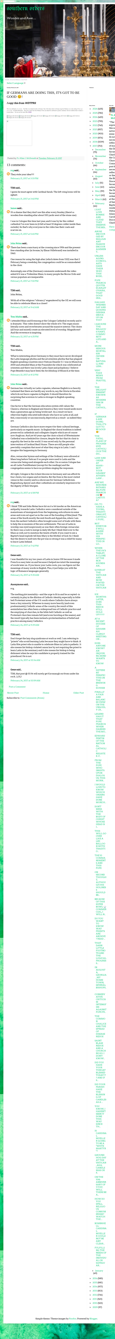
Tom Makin (16, 316)
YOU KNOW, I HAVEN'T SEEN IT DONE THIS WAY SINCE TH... (100, 1116)
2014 (95, 1286)
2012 (95, 1295)
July (97, 183)
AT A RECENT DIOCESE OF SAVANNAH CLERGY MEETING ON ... (100, 628)
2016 (95, 1278)
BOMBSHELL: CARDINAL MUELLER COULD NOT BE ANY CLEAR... (100, 1233)
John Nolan (16, 243)
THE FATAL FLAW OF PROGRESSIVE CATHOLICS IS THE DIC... (100, 445)
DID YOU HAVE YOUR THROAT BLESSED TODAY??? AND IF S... (100, 1071)
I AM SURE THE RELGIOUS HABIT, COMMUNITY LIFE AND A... (100, 333)
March (98, 199)
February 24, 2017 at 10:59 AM (25, 680)
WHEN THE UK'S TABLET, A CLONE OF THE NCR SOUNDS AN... (100, 557)
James (14, 208)
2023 (95, 121)
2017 (95, 146)
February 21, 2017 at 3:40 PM (25, 198)
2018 (95, 141)
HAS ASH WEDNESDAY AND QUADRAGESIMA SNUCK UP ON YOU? (100, 311)
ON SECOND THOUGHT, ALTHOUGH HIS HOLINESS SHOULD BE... (100, 883)
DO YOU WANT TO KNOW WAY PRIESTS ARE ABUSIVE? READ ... (100, 928)
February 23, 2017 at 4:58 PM (25, 492)
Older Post (78, 693)
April (98, 195)
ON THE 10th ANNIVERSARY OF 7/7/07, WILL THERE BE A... (100, 1186)
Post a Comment (17, 686)
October (99, 163)
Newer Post (13, 693)
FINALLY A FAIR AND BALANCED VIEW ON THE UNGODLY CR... (100, 701)
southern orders (26, 8)
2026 (95, 109)
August (99, 176)
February (99, 203)
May (97, 191)
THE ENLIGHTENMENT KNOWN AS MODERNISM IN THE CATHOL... (100, 398)
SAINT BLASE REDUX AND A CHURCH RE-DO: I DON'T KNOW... (100, 1049)
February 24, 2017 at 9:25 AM (25, 575)
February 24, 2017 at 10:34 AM (25, 660)
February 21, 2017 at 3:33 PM (24, 178)
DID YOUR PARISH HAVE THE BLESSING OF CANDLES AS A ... (100, 1093)
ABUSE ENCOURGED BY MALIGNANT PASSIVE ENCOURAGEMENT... (100, 241)
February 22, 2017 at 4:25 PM (25, 336)
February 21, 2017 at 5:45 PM (24, 234)
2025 (95, 113)
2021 (95, 129)
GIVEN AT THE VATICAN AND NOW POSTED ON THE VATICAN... (100, 580)
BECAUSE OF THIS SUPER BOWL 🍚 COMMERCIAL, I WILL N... (100, 907)
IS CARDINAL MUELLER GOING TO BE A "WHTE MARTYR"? (100, 1140)
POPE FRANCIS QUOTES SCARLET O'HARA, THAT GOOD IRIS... (100, 289)
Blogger (93, 1318)
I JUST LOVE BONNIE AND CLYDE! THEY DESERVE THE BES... (100, 218)
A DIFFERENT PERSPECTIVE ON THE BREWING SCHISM (100, 677)
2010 (95, 1303)
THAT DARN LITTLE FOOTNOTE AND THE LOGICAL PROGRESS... (100, 953)
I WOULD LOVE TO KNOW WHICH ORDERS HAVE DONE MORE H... (100, 793)
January (99, 1270)
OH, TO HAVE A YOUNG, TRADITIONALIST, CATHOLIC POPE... (100, 512)
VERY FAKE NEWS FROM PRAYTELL (100, 376)
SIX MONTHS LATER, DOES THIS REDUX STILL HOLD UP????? (100, 604)
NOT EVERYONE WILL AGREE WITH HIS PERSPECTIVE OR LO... (100, 533)
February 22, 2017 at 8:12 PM (24, 374)
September (100, 169)
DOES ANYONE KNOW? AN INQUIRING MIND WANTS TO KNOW (100, 653)
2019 (95, 137)
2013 (95, 1290)
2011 (95, 1299)
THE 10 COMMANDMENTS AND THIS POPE (100, 861)
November (100, 156)
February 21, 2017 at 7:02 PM (24, 281)
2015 (95, 1282)
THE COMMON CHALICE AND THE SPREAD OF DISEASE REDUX (100, 1026)
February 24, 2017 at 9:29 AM (25, 625)
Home (46, 693)
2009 (95, 1307)
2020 (95, 133)
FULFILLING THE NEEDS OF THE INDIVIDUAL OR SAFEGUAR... (100, 1256)
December (100, 149)
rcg (12, 170)
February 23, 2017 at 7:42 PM (25, 545)
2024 (95, 117)
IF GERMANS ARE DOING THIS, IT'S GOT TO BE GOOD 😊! (100, 423)
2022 (95, 125)
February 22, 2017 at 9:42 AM (25, 307)
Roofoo (72, 1318)
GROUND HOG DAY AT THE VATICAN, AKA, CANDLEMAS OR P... (100, 1164)
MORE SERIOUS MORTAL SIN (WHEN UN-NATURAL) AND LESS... (100, 356)
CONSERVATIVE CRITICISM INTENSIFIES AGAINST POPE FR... (100, 1003)
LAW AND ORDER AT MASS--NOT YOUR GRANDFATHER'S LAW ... (100, 468)
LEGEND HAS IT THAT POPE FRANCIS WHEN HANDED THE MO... (100, 723)
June (97, 187)
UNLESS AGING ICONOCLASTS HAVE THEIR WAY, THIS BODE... (100, 266)
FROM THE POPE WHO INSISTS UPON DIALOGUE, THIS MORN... (100, 770)
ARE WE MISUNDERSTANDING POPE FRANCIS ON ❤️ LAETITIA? (100, 491)
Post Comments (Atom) (32, 698)
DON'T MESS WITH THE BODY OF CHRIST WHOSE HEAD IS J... (100, 816)
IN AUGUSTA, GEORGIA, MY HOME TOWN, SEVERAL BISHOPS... (100, 978)
